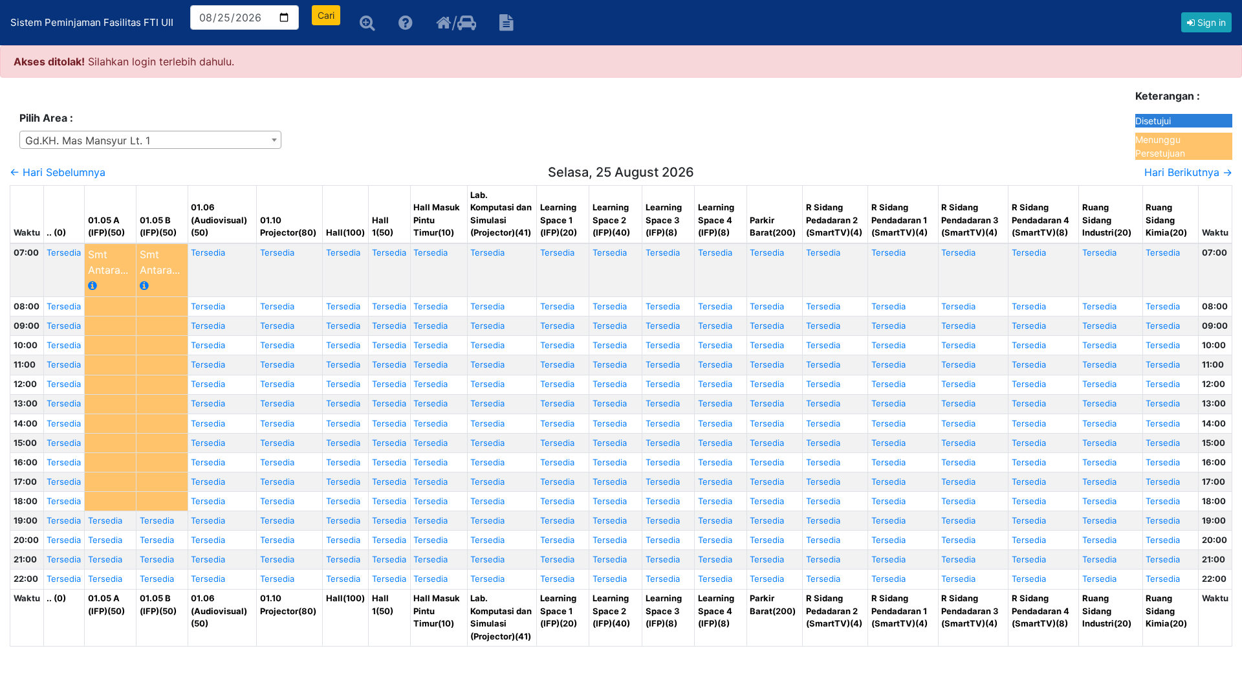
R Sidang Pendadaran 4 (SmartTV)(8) (1040, 220)
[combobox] (150, 140)
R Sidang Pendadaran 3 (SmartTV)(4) (970, 220)
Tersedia (64, 252)
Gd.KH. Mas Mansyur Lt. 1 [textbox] (87, 140)
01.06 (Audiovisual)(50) (219, 220)
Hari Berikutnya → (1188, 172)
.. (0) (56, 232)
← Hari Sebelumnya (57, 172)
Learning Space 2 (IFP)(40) (611, 220)
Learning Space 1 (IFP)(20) (558, 220)
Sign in (1210, 22)
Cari (326, 15)
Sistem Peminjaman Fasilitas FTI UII (91, 22)
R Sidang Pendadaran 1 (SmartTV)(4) (899, 220)
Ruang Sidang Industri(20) (1106, 220)
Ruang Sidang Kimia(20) (1166, 220)
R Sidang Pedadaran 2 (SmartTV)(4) (834, 220)
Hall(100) (345, 232)
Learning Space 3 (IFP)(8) (664, 220)
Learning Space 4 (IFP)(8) (716, 220)
